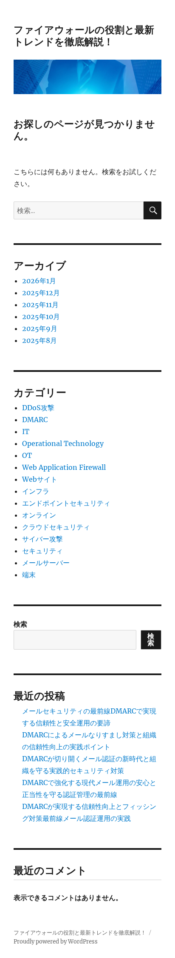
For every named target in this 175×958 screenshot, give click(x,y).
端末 (29, 574)
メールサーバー (46, 562)
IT (25, 431)
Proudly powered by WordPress (56, 941)
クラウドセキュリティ (56, 527)
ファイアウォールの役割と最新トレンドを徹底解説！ (84, 36)
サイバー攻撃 (42, 539)
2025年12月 (41, 292)
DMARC (35, 419)
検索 (20, 624)
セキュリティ (42, 551)
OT (27, 455)
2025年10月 (41, 316)
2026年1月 (39, 280)
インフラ (35, 491)
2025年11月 (40, 304)
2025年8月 (39, 340)
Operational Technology (63, 443)
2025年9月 (39, 328)
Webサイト (39, 479)
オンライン (39, 515)
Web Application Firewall (64, 467)
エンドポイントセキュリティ (66, 503)
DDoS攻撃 (38, 407)
